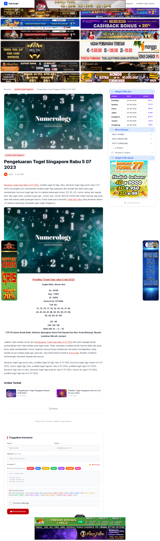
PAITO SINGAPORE (120, 139)
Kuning (45, 468)
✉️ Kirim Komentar (18, 511)
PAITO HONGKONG (120, 143)
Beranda (7, 89)
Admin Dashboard (133, 203)
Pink (78, 468)
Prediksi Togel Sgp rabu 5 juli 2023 (53, 279)
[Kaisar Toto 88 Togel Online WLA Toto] (9, 270)
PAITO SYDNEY (118, 134)
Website (14, 454)
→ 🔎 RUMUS (117, 148)
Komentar (11, 464)
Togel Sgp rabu (74, 199)
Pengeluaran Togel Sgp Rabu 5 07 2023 (53, 342)
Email (57, 443)
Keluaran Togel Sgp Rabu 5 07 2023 (21, 185)
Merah (30, 468)
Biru (38, 468)
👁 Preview (96, 465)
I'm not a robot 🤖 (20, 503)
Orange (70, 468)
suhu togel (74, 353)
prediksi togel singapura (24, 89)
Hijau (54, 468)
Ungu (61, 468)
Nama (10, 443)
